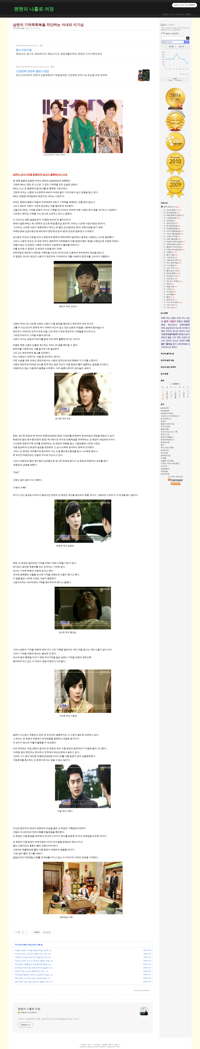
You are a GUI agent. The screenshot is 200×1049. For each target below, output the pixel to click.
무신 (168, 318)
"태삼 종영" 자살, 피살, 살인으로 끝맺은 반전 (31, 982)
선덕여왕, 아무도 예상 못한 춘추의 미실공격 (31, 968)
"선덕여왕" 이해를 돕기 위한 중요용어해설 (30, 964)
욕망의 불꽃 (166, 337)
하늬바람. (164, 453)
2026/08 (175, 384)
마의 (163, 318)
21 (184, 395)
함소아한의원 (24, 49)
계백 (179, 337)
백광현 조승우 (184, 334)
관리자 (110, 1044)
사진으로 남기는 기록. (169, 432)
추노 (183, 318)
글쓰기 (117, 1044)
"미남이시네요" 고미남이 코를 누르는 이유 (30, 954)
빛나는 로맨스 (171, 347)
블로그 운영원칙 (172, 34)
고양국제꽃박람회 (169, 334)
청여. (163, 445)
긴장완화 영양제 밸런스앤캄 (32, 71)
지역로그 (165, 14)
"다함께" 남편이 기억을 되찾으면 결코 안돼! (31, 950)
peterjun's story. (167, 413)
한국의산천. (165, 474)
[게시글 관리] (27, 932)
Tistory (118, 1047)
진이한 (184, 328)
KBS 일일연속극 (168, 328)
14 (184, 393)
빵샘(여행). (165, 429)
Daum (103, 1047)
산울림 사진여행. (167, 461)
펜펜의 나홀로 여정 (34, 9)
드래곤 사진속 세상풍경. (170, 463)
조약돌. (163, 458)
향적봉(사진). (166, 455)
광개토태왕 (182, 344)
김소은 (175, 340)
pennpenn (83, 1047)
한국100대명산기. (168, 440)
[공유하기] (23, 932)
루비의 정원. (165, 426)
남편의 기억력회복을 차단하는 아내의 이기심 (48, 25)
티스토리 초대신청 (175, 477)
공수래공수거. (166, 419)
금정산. (163, 421)
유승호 (182, 340)
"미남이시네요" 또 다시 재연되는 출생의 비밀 (31, 961)
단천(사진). (165, 450)
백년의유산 (172, 325)
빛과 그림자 (170, 321)
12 (175, 393)
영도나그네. (165, 434)
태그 (172, 14)
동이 (175, 344)
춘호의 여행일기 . (167, 437)
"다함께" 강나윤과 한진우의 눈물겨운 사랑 (30, 957)
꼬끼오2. (164, 466)
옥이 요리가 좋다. (167, 448)
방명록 (187, 14)
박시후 (178, 328)
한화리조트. (165, 442)
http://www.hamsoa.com (27, 45)
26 (175, 397)
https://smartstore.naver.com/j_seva (32, 66)
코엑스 (180, 321)
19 (175, 395)
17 (167, 395)
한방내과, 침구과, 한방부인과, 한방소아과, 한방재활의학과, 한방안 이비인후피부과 (59, 54)
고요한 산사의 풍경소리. (170, 416)
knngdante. (165, 411)
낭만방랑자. (165, 469)
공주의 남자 (184, 331)
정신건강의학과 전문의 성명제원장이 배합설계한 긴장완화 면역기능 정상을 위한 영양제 (61, 75)
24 (167, 397)
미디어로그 (179, 14)
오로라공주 (185, 324)
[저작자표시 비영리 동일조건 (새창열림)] (47, 932)
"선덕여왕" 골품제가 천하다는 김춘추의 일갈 (31, 975)
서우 (174, 337)
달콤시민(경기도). (168, 424)
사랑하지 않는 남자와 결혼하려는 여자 (29, 971)
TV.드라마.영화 (19, 28)
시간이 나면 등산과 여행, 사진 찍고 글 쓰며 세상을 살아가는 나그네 (48, 1019)
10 (167, 393)
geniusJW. (165, 408)
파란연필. (164, 471)
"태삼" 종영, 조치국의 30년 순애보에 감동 (30, 978)
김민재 (168, 340)
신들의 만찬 (175, 318)
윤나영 (175, 331)
